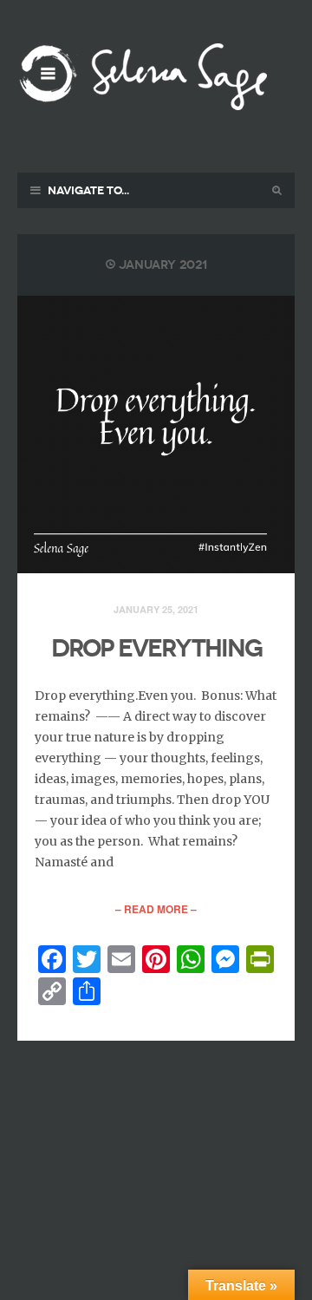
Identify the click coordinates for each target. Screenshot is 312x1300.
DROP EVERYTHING (156, 648)
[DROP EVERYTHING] (156, 435)
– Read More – (156, 909)
